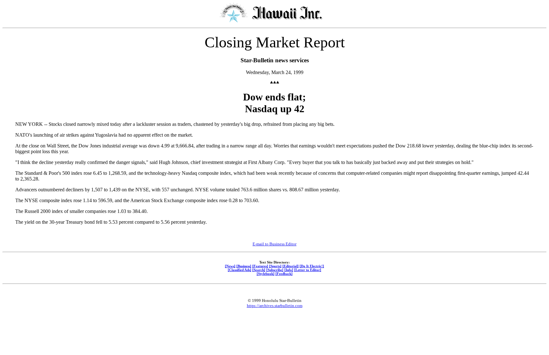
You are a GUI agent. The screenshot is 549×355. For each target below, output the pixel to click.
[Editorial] (290, 266)
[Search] (258, 270)
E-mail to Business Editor (274, 244)
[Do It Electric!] (312, 266)
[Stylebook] (265, 274)
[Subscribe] (274, 270)
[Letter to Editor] (307, 270)
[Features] (260, 266)
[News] (230, 266)
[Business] (243, 266)
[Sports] (275, 266)
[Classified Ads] (239, 270)
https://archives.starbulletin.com (274, 305)
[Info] (288, 270)
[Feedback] (284, 274)
